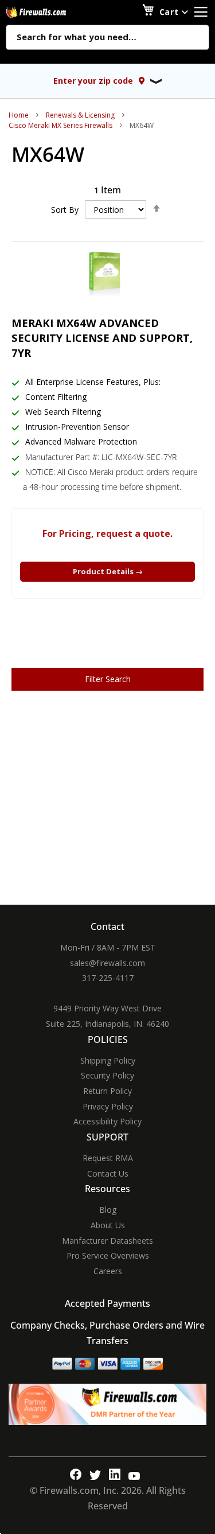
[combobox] (107, 37)
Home (19, 115)
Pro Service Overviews (108, 1255)
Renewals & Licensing (80, 115)
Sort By (65, 209)
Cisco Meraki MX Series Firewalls (60, 125)
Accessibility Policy (107, 1121)
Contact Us (107, 1173)
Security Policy (107, 1075)
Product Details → (108, 571)
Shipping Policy (107, 1060)
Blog (107, 1209)
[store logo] (49, 12)
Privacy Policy (108, 1106)
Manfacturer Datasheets (107, 1240)
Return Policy (107, 1090)
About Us (108, 1225)
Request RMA (108, 1158)
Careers (107, 1271)
